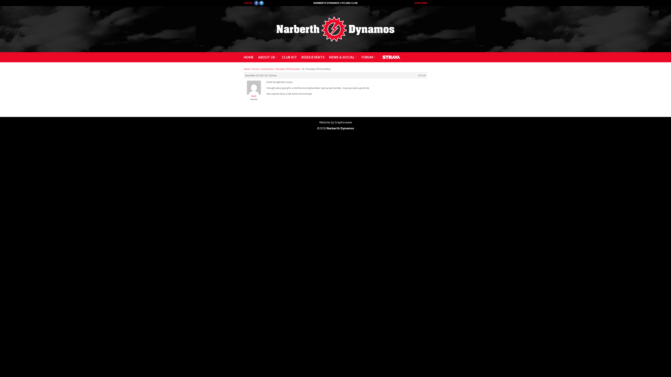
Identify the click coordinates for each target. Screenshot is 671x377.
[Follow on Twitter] (261, 3)
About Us (266, 57)
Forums (255, 69)
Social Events (267, 69)
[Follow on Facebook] (256, 3)
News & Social (342, 57)
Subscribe (420, 3)
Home (249, 57)
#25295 (422, 75)
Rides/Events (312, 57)
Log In (248, 3)
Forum (367, 57)
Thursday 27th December (287, 69)
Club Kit (289, 57)
